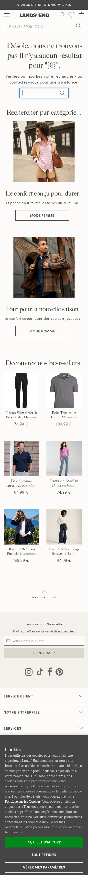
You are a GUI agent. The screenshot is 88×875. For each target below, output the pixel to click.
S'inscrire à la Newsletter (44, 624)
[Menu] (7, 15)
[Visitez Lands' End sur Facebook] (48, 673)
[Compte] (62, 15)
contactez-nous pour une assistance (43, 82)
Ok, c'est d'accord (44, 842)
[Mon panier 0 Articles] (81, 15)
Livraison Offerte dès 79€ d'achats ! (43, 5)
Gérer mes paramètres (44, 867)
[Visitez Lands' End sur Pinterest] (58, 673)
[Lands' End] (34, 15)
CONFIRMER (44, 652)
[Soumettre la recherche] (78, 26)
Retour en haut (44, 597)
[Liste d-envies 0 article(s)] (71, 15)
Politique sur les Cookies (23, 801)
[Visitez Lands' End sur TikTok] (38, 673)
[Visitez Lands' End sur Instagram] (29, 673)
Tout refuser (44, 855)
